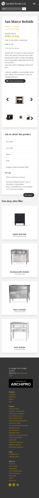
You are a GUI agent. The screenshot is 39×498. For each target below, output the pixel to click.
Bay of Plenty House (15, 418)
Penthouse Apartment (16, 442)
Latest (11, 478)
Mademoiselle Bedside (19, 272)
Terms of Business (14, 473)
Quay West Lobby (14, 423)
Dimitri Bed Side (19, 234)
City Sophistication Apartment (18, 425)
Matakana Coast (14, 428)
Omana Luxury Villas (15, 437)
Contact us (12, 480)
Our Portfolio (13, 466)
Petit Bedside (19, 347)
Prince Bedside (19, 309)
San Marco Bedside (13, 29)
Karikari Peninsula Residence (18, 421)
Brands (11, 399)
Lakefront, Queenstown (16, 411)
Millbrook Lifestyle (15, 445)
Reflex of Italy (12, 36)
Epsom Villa (12, 440)
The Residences (14, 430)
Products (8, 26)
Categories (12, 394)
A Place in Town (14, 409)
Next (31, 99)
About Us (12, 464)
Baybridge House (14, 433)
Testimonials (13, 468)
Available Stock (13, 454)
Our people (12, 476)
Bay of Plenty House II (16, 416)
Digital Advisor (21, 373)
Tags (10, 401)
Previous (8, 99)
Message (8, 173)
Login (10, 375)
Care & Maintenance (15, 471)
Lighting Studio (14, 457)
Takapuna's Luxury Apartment (18, 435)
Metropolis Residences (16, 447)
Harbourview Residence (16, 413)
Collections (12, 397)
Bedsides (17, 26)
